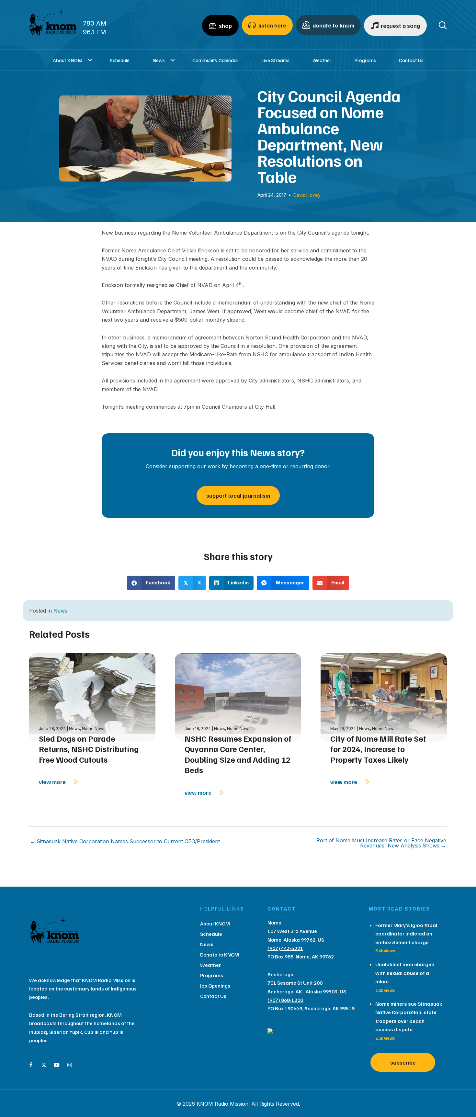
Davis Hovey (307, 195)
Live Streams (275, 60)
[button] (90, 60)
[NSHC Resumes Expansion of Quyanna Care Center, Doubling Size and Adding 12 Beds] (238, 696)
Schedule (120, 60)
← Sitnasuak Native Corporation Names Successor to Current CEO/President (125, 841)
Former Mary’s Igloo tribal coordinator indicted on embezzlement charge (406, 934)
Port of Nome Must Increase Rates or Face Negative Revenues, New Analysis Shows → (381, 843)
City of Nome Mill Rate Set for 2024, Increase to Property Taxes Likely (378, 749)
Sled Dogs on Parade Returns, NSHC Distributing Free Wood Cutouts (89, 749)
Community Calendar (215, 60)
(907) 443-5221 (285, 948)
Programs (365, 60)
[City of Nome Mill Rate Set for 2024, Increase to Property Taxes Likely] (384, 696)
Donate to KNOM (219, 954)
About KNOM (67, 60)
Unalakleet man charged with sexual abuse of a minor (405, 973)
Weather (321, 60)
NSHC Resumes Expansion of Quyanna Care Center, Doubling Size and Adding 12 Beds (238, 754)
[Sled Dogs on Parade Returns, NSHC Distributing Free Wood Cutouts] (92, 696)
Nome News (94, 728)
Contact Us (411, 60)
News (159, 60)
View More (53, 781)
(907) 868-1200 (285, 1000)
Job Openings (215, 985)
